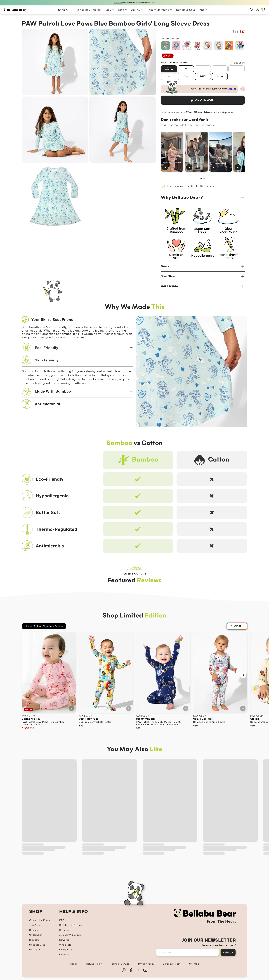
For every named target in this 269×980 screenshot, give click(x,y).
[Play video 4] (244, 151)
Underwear (35, 934)
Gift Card (34, 949)
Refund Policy (94, 963)
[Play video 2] (196, 151)
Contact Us (65, 949)
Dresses (33, 929)
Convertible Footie (40, 920)
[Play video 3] (220, 151)
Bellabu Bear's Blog (70, 924)
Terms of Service (120, 963)
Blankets (34, 939)
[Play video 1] (172, 151)
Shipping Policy (172, 963)
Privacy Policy (146, 963)
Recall (73, 963)
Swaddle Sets (37, 944)
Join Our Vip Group (70, 934)
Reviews (64, 929)
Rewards (64, 939)
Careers (64, 954)
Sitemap (194, 963)
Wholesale (65, 944)
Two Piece (35, 924)
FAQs (62, 920)
